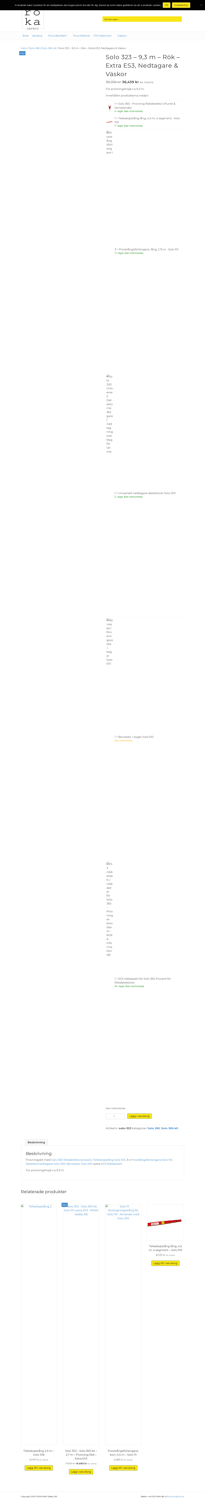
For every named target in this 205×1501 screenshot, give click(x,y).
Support (122, 35)
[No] (201, 5)
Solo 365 (34, 48)
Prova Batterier (81, 35)
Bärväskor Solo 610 (79, 1163)
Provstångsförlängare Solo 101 (151, 1159)
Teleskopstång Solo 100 (109, 1159)
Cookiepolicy (181, 5)
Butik (26, 35)
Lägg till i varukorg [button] (39, 1467)
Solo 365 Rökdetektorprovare (71, 1159)
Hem (24, 48)
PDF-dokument (102, 35)
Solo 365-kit (49, 48)
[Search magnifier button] (179, 19)
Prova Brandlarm (57, 35)
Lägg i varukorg (139, 1116)
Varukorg (37, 35)
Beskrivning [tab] (36, 1142)
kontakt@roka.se (176, 1496)
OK (166, 5)
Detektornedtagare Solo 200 (45, 1163)
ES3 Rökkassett (111, 1163)
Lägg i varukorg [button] (81, 1471)
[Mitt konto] (134, 36)
